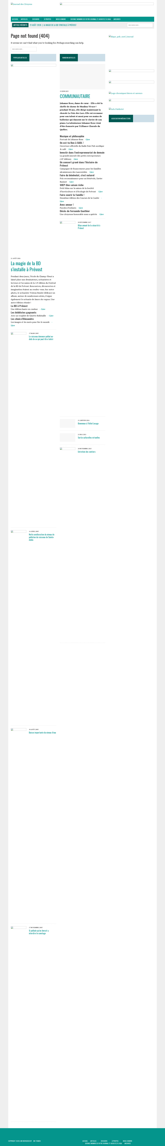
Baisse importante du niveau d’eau (42, 732)
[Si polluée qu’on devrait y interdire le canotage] (18, 1117)
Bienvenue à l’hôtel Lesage (88, 423)
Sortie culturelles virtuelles (89, 437)
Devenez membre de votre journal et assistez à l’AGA (91, 19)
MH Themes (37, 1141)
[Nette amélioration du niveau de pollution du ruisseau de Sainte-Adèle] (18, 721)
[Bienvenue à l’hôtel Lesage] (67, 425)
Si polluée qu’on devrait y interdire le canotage (39, 932)
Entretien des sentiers (87, 451)
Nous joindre (61, 19)
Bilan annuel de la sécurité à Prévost (89, 227)
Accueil (15, 19)
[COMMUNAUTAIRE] (82, 87)
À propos (47, 19)
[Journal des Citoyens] (33, 4)
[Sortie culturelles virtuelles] (67, 440)
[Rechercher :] (24, 48)
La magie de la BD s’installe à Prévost (26, 266)
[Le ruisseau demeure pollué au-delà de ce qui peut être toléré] (18, 523)
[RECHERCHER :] (140, 24)
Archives (117, 19)
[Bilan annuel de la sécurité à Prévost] (67, 411)
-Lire (87, 139)
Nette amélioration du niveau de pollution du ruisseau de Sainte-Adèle (41, 537)
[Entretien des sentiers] (67, 638)
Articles (24, 19)
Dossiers (35, 19)
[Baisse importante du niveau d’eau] (18, 919)
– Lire (42, 309)
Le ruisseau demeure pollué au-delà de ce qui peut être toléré (41, 338)
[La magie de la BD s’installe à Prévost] (33, 254)
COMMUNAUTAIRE (75, 96)
